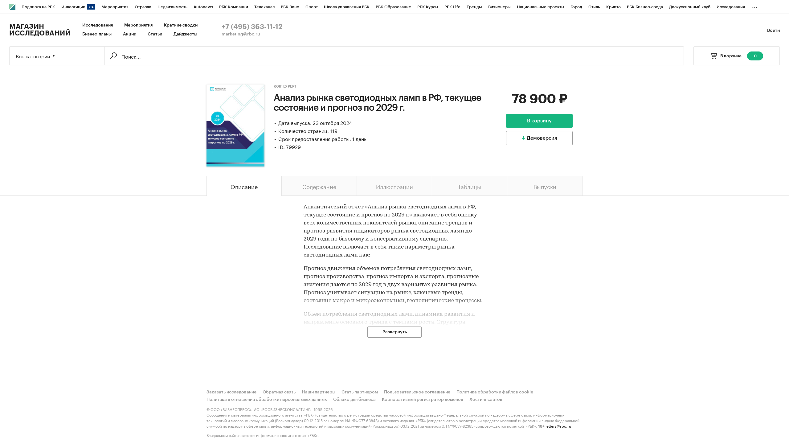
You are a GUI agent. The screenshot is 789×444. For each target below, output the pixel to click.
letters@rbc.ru (558, 426)
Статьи (155, 34)
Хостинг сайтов (485, 399)
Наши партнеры (318, 392)
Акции (129, 34)
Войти (773, 30)
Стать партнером (359, 392)
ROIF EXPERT (285, 86)
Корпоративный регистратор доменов (422, 399)
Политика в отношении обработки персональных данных (266, 399)
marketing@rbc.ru (241, 34)
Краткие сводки (181, 25)
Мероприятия (138, 25)
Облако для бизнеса (354, 399)
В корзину (539, 120)
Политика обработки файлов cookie (494, 392)
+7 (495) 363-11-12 (252, 26)
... (755, 6)
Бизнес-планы (97, 34)
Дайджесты (185, 34)
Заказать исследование (231, 392)
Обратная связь (279, 392)
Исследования (97, 25)
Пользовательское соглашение (417, 392)
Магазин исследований (40, 30)
